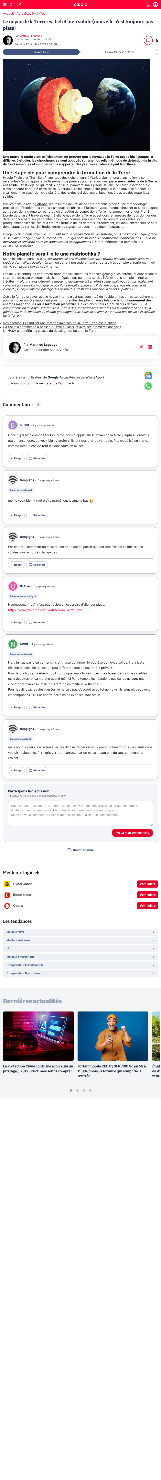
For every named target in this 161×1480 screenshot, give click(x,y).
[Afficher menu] (5, 4)
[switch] (147, 4)
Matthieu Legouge (30, 36)
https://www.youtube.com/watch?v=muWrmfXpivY (45, 610)
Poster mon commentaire (132, 832)
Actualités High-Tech (31, 13)
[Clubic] (80, 5)
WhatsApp (93, 377)
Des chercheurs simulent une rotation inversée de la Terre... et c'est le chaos (59, 323)
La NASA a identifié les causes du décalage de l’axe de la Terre (49, 330)
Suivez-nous (41, 52)
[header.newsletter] (18, 5)
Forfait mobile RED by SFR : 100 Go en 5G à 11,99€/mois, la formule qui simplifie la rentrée (112, 1071)
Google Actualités (61, 377)
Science (41, 204)
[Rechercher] (11, 5)
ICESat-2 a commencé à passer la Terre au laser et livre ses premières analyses (62, 327)
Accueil (8, 13)
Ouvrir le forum (83, 850)
